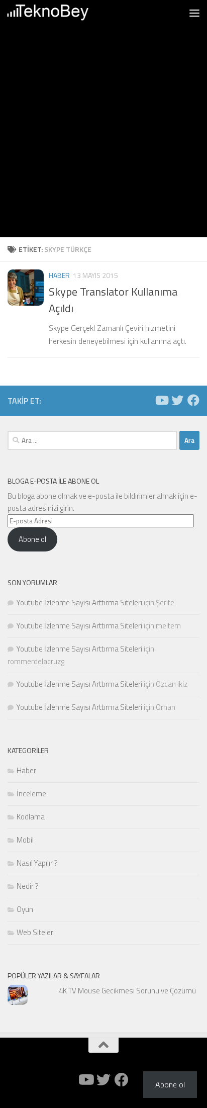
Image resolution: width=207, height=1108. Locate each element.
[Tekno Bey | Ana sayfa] (62, 12)
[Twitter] (177, 400)
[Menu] (194, 12)
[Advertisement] (103, 133)
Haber (59, 275)
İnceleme (31, 793)
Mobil (25, 840)
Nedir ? (28, 886)
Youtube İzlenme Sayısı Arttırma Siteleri (79, 602)
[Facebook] (193, 400)
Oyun (25, 909)
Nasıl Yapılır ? (37, 863)
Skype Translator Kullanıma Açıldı (113, 300)
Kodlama (31, 816)
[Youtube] (161, 400)
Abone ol (32, 539)
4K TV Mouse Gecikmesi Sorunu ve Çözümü (127, 990)
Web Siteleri (36, 932)
